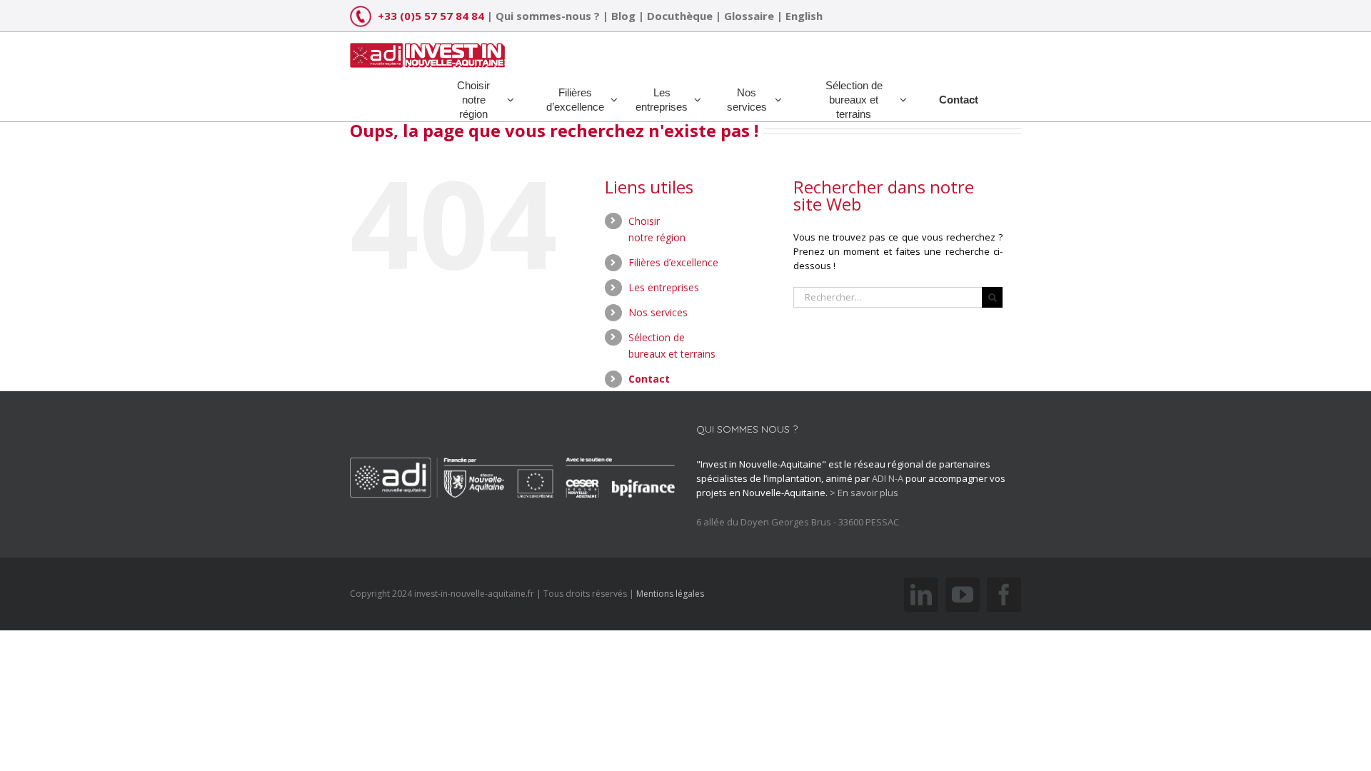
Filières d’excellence (673, 262)
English (804, 16)
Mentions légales (670, 594)
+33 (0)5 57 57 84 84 (431, 16)
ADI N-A (887, 478)
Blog (623, 16)
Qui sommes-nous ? (548, 16)
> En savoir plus (864, 492)
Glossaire (749, 16)
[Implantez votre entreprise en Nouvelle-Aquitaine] (427, 50)
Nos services (658, 312)
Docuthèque (680, 16)
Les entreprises (663, 287)
